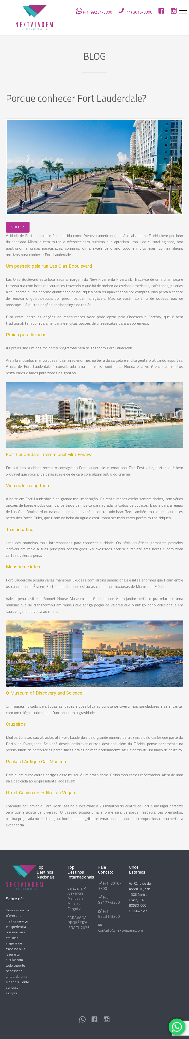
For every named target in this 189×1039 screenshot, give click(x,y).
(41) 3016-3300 (138, 12)
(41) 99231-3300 (97, 12)
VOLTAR (17, 227)
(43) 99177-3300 (109, 899)
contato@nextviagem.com (120, 930)
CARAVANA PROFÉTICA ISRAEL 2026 (78, 923)
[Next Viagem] (34, 16)
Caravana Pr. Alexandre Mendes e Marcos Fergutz (77, 898)
